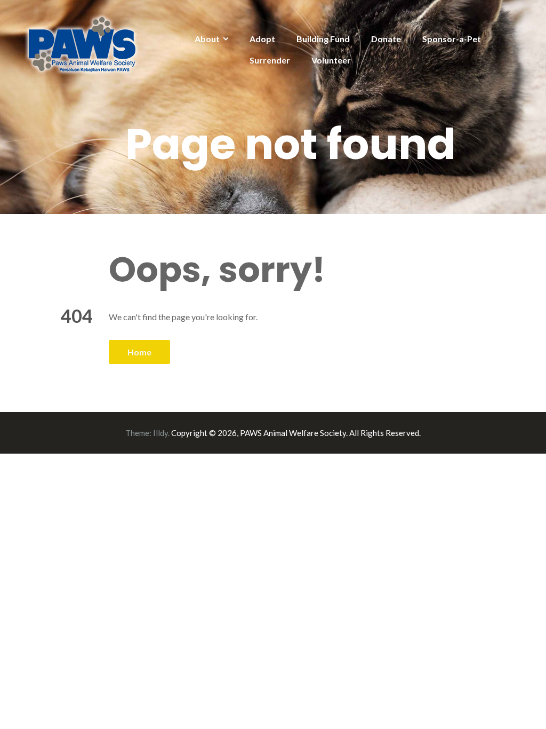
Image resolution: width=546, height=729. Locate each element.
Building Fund (323, 39)
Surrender (270, 60)
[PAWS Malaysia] (82, 43)
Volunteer (331, 60)
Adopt (262, 39)
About (207, 39)
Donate (386, 39)
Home (139, 352)
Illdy (160, 433)
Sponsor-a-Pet (451, 39)
